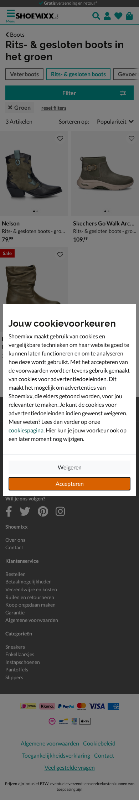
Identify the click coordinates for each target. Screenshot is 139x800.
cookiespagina (26, 430)
